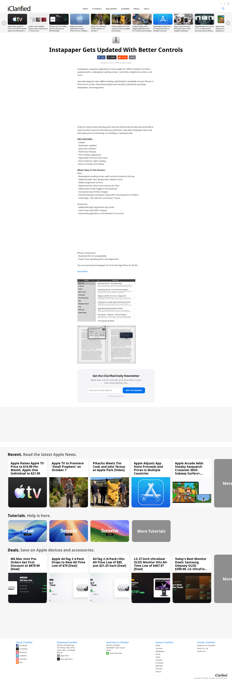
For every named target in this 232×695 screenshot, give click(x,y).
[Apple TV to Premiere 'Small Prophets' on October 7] (100, 24)
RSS (21, 662)
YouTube (23, 659)
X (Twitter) (24, 649)
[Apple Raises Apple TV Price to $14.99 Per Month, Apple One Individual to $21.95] (17, 24)
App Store (65, 655)
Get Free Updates (134, 390)
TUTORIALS (97, 9)
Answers (159, 660)
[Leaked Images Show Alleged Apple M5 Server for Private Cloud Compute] (142, 24)
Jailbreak (159, 666)
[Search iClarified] (223, 8)
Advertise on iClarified (206, 645)
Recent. (15, 454)
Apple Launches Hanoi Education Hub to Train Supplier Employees (182, 28)
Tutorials (159, 648)
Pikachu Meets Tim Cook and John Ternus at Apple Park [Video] (121, 28)
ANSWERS (125, 9)
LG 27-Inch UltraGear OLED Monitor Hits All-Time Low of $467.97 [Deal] (151, 564)
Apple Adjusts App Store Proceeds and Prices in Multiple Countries (161, 28)
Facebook (23, 645)
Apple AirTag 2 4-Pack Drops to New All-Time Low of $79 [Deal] (68, 562)
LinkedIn (23, 655)
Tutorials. (17, 515)
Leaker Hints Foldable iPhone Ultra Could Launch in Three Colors (38, 28)
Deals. (13, 550)
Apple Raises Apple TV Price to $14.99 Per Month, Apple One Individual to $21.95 (17, 29)
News (158, 645)
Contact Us (201, 651)
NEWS (85, 9)
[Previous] (3, 23)
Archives (159, 669)
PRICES (136, 9)
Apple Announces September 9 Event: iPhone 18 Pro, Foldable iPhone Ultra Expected (78, 29)
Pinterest (23, 652)
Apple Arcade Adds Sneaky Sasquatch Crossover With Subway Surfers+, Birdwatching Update (191, 470)
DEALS (146, 9)
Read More (82, 271)
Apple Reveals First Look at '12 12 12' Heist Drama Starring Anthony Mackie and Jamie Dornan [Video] (204, 29)
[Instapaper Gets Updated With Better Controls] (106, 300)
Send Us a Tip (202, 648)
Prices (158, 654)
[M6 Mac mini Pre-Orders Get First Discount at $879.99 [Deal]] (59, 24)
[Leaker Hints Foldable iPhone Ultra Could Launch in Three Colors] (38, 24)
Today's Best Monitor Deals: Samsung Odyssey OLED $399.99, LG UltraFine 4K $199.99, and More (191, 565)
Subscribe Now (116, 653)
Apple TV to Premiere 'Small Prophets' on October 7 (98, 28)
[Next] (228, 23)
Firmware (159, 663)
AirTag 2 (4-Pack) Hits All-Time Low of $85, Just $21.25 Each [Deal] (109, 562)
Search (158, 671)
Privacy (224, 678)
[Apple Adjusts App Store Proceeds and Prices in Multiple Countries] (163, 24)
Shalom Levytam (127, 63)
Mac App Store (66, 659)
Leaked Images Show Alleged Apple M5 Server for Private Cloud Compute (142, 28)
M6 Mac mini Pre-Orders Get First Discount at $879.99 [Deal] (58, 28)
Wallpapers (160, 651)
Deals (158, 657)
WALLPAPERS (111, 9)
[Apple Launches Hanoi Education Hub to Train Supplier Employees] (183, 24)
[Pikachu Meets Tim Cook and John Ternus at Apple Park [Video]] (121, 24)
